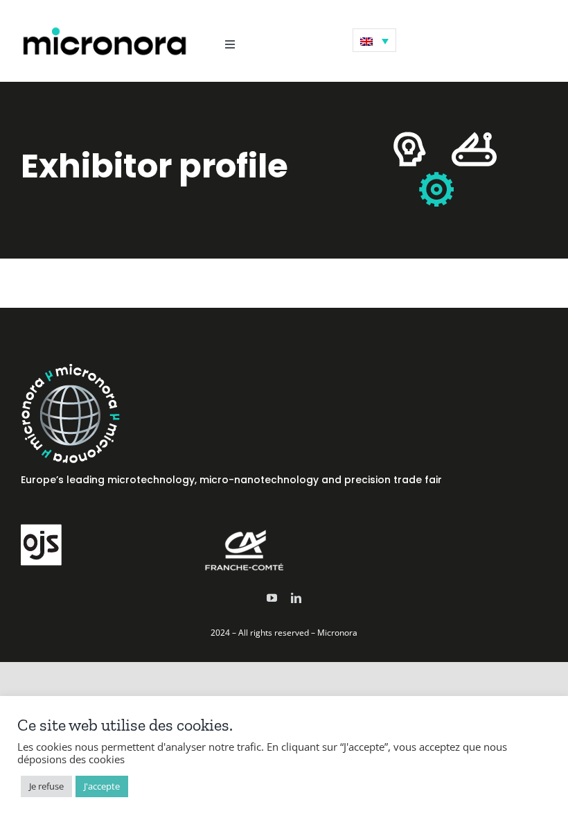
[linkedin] (296, 598)
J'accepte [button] (102, 786)
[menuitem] (374, 40)
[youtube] (272, 598)
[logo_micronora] (104, 29)
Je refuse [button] (46, 786)
